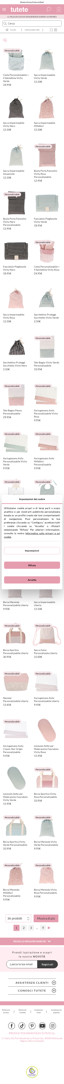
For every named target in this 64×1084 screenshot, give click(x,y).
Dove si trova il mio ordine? (32, 2)
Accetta (32, 579)
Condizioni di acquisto (56, 1011)
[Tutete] (20, 10)
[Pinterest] (32, 1025)
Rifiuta (32, 565)
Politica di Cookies (22, 1011)
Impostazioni (32, 550)
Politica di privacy (6, 1011)
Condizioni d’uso (38, 1011)
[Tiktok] (21, 1025)
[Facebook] (11, 1025)
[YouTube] (42, 1025)
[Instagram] (52, 1025)
